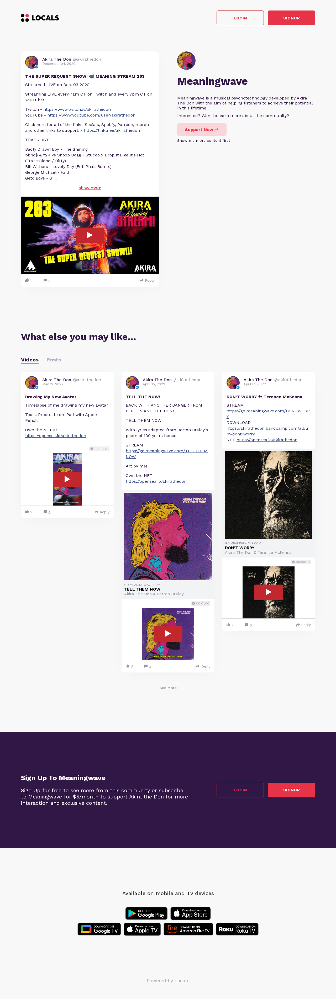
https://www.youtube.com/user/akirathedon (91, 115)
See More (168, 688)
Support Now (199, 129)
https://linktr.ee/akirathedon (112, 130)
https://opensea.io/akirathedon (55, 435)
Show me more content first (203, 140)
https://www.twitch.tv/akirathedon (77, 109)
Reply (150, 280)
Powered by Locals (168, 980)
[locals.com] (40, 18)
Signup (291, 17)
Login (240, 17)
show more (90, 187)
